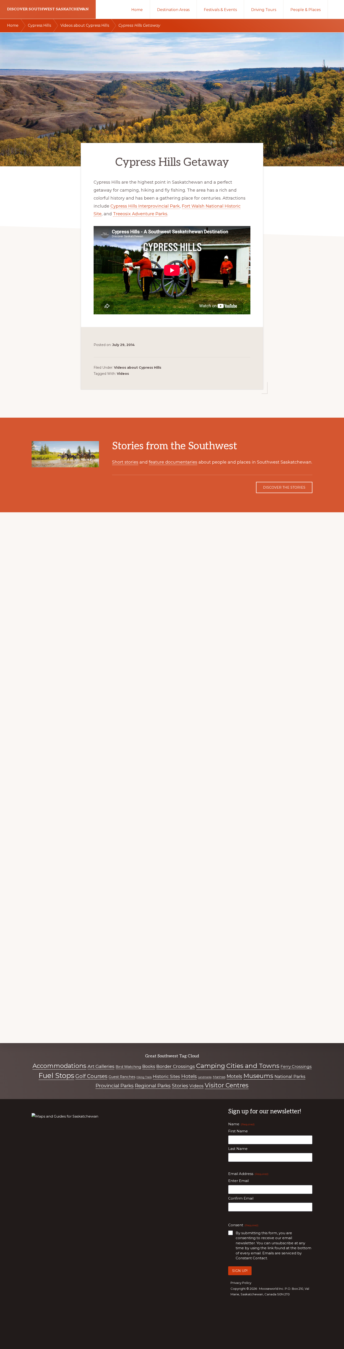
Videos (123, 374)
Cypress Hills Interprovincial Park (145, 206)
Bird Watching (128, 1066)
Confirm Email (240, 1198)
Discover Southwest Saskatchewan (48, 9)
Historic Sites (166, 1076)
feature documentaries (173, 462)
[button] (336, 9)
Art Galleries (101, 1066)
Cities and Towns (252, 1066)
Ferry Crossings (296, 1066)
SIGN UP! (240, 1271)
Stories (180, 1086)
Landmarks (205, 1077)
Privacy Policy (241, 1283)
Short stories (125, 462)
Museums (258, 1075)
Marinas (219, 1077)
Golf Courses (91, 1076)
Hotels (189, 1076)
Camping (210, 1066)
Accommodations (59, 1065)
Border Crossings (175, 1066)
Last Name (238, 1148)
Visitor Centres (227, 1085)
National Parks (289, 1076)
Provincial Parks (114, 1086)
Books (148, 1066)
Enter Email (238, 1180)
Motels (234, 1076)
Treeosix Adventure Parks (140, 213)
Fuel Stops (56, 1075)
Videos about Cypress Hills (137, 367)
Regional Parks (153, 1086)
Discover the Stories (284, 487)
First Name (238, 1131)
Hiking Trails (144, 1077)
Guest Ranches (122, 1076)
